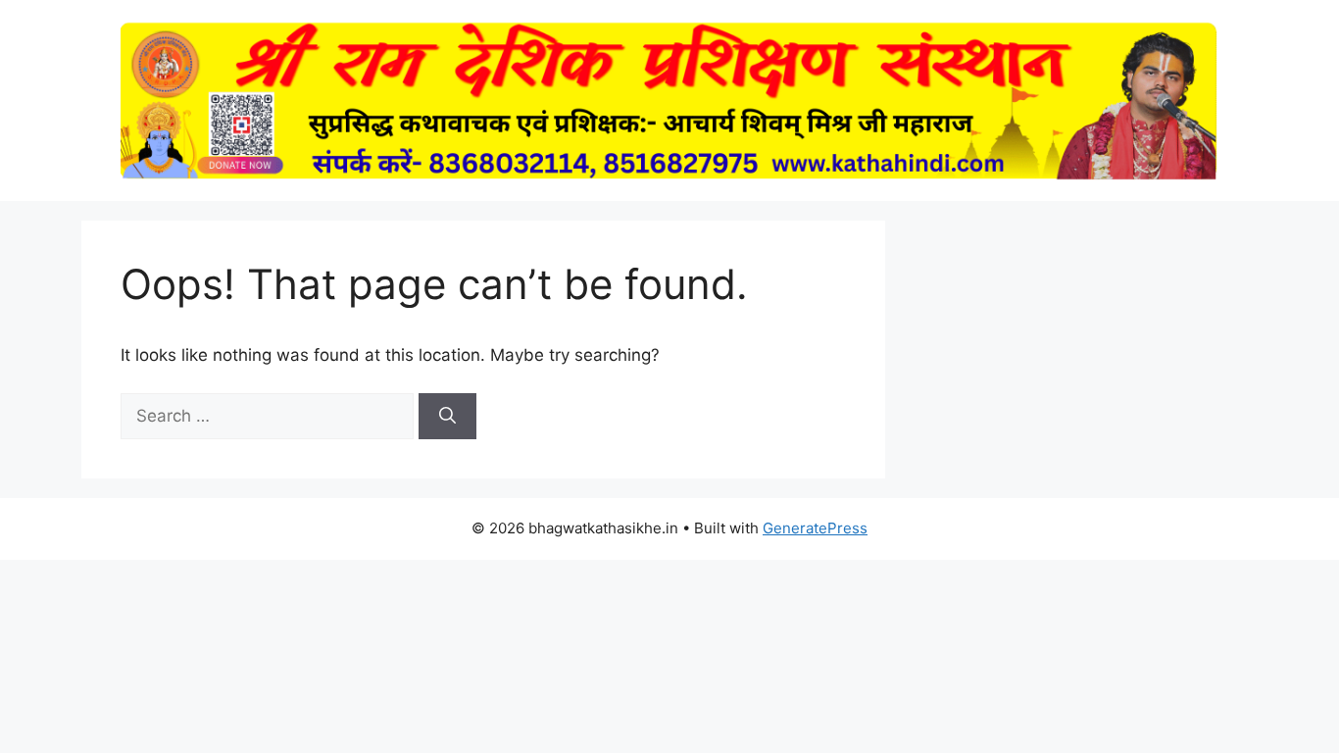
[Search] (447, 416)
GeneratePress (815, 528)
